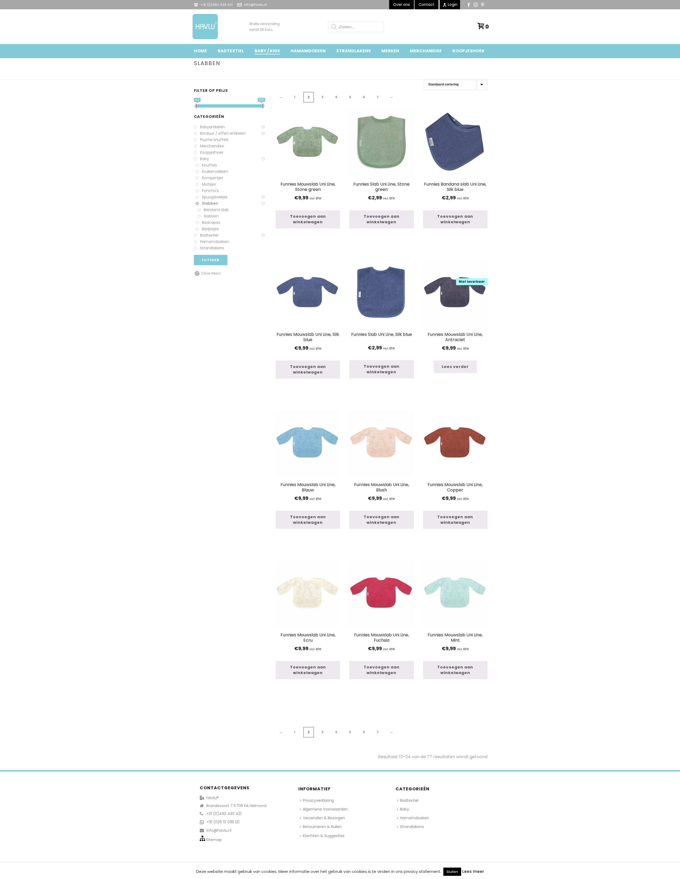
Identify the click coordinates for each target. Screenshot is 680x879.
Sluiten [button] (452, 871)
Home (200, 51)
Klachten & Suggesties (324, 835)
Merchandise (426, 51)
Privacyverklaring (318, 800)
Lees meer (473, 871)
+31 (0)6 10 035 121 (223, 822)
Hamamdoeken (308, 51)
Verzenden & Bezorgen (324, 818)
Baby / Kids (267, 51)
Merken (390, 51)
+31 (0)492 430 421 (217, 4)
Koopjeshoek (468, 51)
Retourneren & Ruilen (322, 826)
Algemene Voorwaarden (325, 809)
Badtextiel (231, 51)
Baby (442, 74)
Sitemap (214, 839)
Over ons (401, 4)
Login (452, 4)
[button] (308, 219)
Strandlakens (353, 51)
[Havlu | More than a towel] (203, 26)
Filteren (210, 260)
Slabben (457, 74)
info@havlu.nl (255, 4)
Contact (426, 4)
